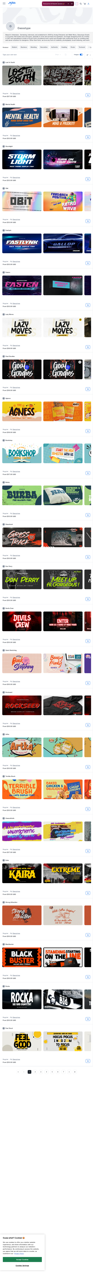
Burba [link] (7, 482)
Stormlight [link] (9, 146)
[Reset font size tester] (65, 54)
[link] (84, 4)
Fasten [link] (7, 272)
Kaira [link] (7, 860)
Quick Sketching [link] (11, 650)
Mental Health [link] (10, 104)
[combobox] (88, 55)
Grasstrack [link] (9, 524)
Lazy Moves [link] (9, 314)
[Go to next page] (69, 1072)
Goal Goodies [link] (10, 356)
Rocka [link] (7, 986)
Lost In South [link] (10, 62)
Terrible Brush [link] (10, 776)
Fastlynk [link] (8, 230)
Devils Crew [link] (9, 608)
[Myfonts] (12, 4)
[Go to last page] (75, 1072)
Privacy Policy (19, 1253)
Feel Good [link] (9, 1028)
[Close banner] (68, 4)
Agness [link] (8, 398)
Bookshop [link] (8, 440)
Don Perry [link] (8, 566)
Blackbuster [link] (9, 944)
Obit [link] (6, 188)
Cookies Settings (22, 1265)
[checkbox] (81, 55)
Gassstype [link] (16, 93)
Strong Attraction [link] (11, 902)
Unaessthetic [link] (9, 818)
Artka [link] (7, 734)
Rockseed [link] (8, 692)
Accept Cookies (22, 1259)
